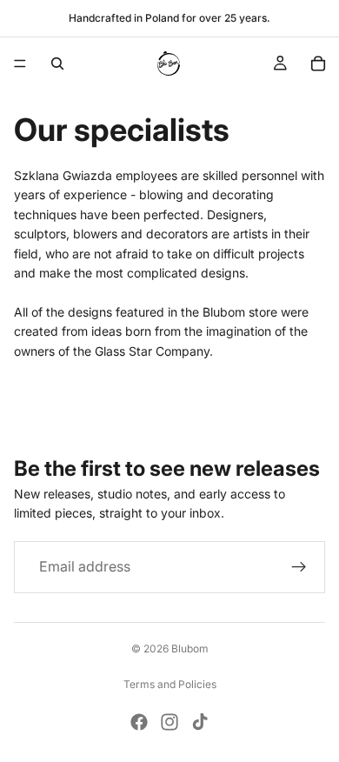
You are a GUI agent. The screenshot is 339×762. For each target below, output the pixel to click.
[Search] (57, 63)
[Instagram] (169, 722)
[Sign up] (299, 567)
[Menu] (20, 63)
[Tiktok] (199, 722)
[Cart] (318, 63)
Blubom (190, 648)
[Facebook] (139, 722)
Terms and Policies (169, 684)
